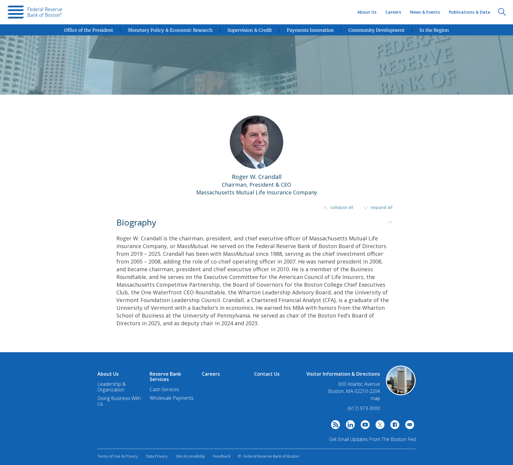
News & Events (425, 12)
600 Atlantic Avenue (359, 384)
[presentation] (34, 12)
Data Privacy (156, 456)
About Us (366, 12)
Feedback (221, 456)
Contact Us (267, 374)
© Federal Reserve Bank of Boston (268, 456)
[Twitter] (378, 426)
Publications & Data (469, 12)
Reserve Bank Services (165, 377)
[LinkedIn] (349, 426)
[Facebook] (393, 426)
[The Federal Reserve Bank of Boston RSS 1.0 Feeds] (334, 426)
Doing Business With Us (119, 401)
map (375, 398)
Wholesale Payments (172, 398)
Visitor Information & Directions (343, 374)
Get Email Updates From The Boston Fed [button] (372, 439)
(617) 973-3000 (364, 408)
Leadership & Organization (111, 387)
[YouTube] (364, 426)
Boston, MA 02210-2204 (354, 391)
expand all (381, 207)
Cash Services (164, 389)
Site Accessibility (190, 456)
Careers (393, 12)
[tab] (256, 282)
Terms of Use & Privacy (117, 456)
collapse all (341, 207)
